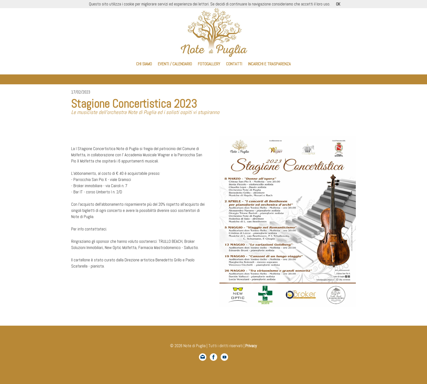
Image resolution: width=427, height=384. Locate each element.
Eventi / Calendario (175, 64)
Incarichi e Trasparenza (269, 64)
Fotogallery (209, 64)
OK (338, 4)
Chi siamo (144, 64)
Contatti (234, 64)
